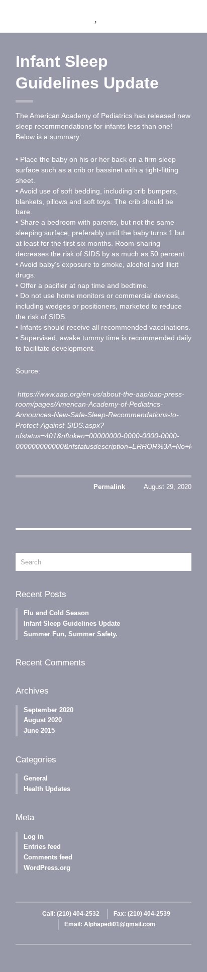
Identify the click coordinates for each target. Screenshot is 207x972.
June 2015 (39, 730)
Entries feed (42, 846)
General (36, 778)
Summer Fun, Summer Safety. (71, 634)
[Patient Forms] (125, 16)
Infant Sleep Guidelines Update (72, 623)
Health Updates (47, 789)
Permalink (109, 487)
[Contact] (181, 16)
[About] (96, 16)
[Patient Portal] (153, 16)
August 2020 (43, 720)
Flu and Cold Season (56, 613)
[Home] (68, 16)
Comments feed (48, 857)
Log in (34, 836)
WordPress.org (47, 867)
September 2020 (48, 710)
